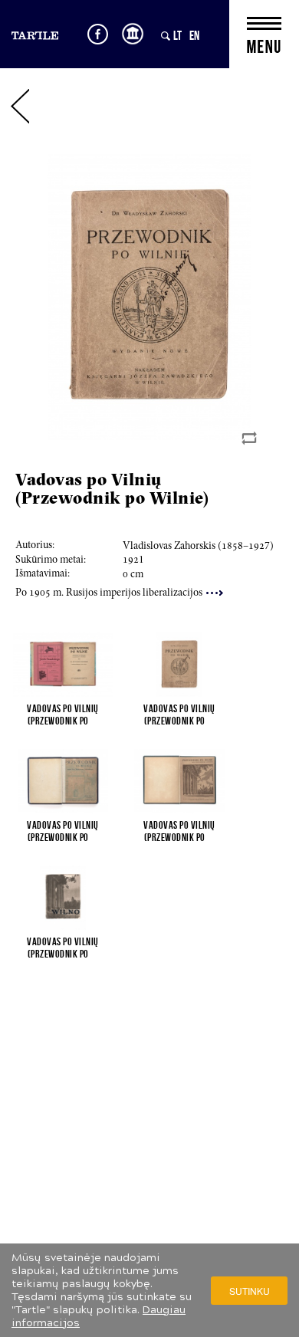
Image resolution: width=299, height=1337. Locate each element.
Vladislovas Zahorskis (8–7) (198, 546)
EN (194, 35)
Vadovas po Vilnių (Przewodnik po (63, 714)
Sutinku (249, 1290)
